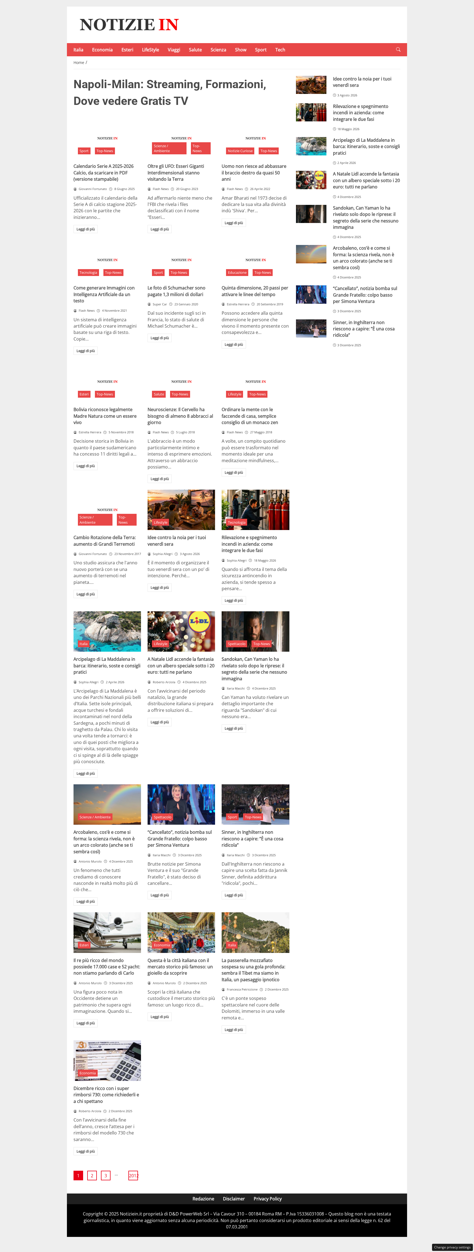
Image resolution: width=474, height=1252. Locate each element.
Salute (195, 50)
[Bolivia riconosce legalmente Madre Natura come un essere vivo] (107, 381)
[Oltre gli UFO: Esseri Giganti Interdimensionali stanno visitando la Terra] (181, 138)
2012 (133, 1176)
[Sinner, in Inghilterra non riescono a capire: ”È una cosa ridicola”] (255, 804)
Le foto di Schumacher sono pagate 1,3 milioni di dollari (176, 291)
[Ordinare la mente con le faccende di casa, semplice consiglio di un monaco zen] (255, 381)
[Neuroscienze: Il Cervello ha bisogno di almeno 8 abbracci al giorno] (181, 381)
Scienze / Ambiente (162, 148)
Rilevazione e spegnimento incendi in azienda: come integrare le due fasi (249, 543)
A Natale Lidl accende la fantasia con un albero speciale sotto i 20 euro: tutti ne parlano (181, 665)
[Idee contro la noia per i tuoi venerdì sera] (181, 510)
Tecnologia (88, 272)
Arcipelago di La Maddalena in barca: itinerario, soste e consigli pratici (107, 665)
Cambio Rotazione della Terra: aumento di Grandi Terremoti (105, 540)
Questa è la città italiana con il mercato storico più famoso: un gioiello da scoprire (180, 966)
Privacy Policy (268, 1199)
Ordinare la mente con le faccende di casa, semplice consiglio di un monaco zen (250, 415)
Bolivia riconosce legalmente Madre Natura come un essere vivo (105, 415)
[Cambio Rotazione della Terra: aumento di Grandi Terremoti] (107, 510)
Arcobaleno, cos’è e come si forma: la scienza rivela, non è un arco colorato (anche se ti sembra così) (104, 841)
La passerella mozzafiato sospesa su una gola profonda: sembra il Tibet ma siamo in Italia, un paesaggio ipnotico (253, 970)
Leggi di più (86, 229)
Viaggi (174, 50)
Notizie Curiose (240, 150)
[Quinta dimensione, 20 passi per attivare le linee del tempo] (255, 260)
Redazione (203, 1199)
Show (240, 50)
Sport (261, 50)
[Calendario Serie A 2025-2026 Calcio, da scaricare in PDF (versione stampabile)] (107, 138)
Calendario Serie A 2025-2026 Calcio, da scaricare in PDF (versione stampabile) (104, 172)
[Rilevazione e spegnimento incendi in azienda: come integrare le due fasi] (255, 510)
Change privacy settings (452, 1247)
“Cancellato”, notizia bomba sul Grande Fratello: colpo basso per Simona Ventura (180, 838)
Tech (280, 50)
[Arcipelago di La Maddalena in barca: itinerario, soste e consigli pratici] (107, 631)
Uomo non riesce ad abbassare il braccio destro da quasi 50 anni (254, 172)
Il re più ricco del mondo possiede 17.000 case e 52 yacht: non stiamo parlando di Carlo (107, 966)
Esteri (127, 50)
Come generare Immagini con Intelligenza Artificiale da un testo (104, 294)
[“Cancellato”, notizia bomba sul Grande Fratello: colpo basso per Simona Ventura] (181, 804)
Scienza (218, 50)
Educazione (237, 272)
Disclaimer (234, 1199)
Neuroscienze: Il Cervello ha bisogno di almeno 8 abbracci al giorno (180, 415)
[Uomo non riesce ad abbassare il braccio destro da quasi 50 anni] (255, 138)
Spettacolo (237, 643)
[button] (398, 49)
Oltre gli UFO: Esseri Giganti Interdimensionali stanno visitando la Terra (176, 172)
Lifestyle (234, 394)
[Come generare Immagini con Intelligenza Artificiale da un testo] (107, 260)
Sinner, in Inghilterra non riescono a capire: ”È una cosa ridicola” (252, 838)
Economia (102, 50)
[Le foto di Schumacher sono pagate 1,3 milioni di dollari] (181, 260)
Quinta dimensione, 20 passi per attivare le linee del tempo (255, 291)
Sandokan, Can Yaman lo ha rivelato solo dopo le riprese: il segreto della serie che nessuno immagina (254, 668)
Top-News (105, 150)
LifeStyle (150, 50)
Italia (78, 50)
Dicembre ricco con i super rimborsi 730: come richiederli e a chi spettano (106, 1094)
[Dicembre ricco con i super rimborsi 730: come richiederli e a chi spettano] (107, 1060)
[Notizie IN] (128, 24)
